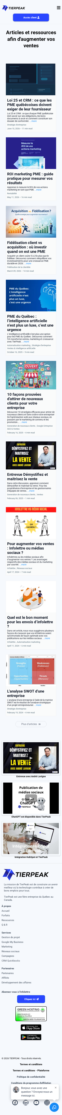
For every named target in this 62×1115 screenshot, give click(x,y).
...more (33, 121)
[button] (58, 8)
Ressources (8, 920)
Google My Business (12, 942)
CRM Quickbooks (11, 960)
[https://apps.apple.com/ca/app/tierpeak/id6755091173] (31, 1027)
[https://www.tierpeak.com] (13, 7)
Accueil (6, 910)
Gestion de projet (11, 937)
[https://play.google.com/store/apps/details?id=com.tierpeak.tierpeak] (31, 1037)
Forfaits (6, 915)
